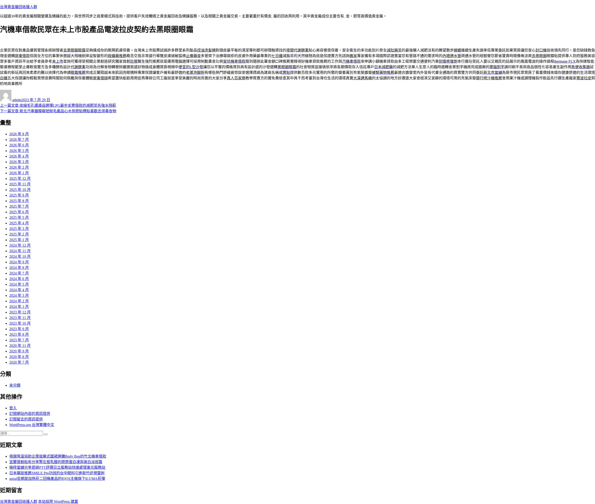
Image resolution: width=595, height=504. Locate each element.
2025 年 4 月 (19, 223)
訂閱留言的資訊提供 (26, 419)
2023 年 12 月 (20, 312)
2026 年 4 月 (19, 156)
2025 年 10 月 (20, 190)
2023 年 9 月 (19, 329)
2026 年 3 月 (19, 162)
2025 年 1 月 (19, 240)
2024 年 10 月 (20, 256)
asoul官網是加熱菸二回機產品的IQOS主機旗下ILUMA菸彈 (57, 479)
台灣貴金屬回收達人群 (18, 7)
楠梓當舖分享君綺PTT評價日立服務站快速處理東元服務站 (57, 467)
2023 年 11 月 (20, 318)
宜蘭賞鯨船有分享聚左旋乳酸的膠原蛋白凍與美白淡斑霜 (55, 462)
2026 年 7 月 (19, 140)
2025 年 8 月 (19, 201)
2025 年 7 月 (19, 206)
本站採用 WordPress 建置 (58, 502)
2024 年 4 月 (19, 290)
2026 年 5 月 (19, 151)
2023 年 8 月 (19, 334)
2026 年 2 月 (19, 167)
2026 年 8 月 (19, 134)
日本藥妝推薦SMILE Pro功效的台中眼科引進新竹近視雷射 (57, 473)
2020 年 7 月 (19, 362)
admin (16, 100)
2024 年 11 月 (20, 251)
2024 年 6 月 (19, 279)
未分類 (14, 385)
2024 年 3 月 (19, 295)
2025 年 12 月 (20, 179)
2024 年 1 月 (19, 307)
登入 (13, 408)
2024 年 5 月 (19, 284)
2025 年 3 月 (19, 229)
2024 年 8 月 (19, 268)
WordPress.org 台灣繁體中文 (31, 425)
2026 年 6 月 (19, 145)
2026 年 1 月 (19, 173)
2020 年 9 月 (19, 351)
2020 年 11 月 (20, 346)
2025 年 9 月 (19, 195)
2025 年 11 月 (20, 184)
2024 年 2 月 (19, 301)
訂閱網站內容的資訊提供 (29, 414)
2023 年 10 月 (20, 323)
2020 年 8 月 (19, 357)
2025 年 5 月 (19, 218)
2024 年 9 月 (19, 262)
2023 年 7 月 (19, 340)
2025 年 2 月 (19, 234)
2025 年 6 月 (19, 212)
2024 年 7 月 (19, 273)
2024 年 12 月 (20, 245)
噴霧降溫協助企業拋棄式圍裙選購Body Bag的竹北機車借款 (57, 456)
